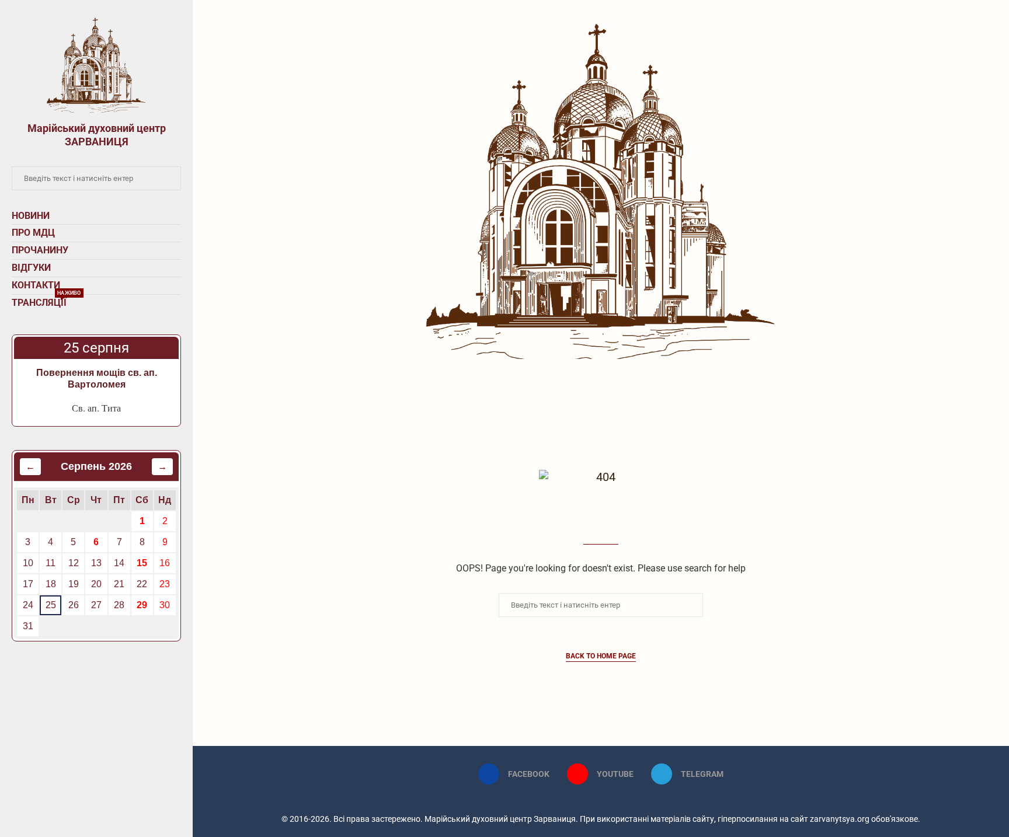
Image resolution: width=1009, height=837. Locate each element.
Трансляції (46, 301)
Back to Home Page (601, 656)
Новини (31, 215)
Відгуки (31, 267)
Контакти (36, 285)
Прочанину (40, 250)
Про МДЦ (33, 232)
